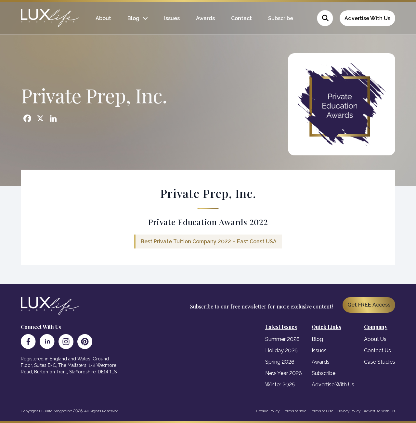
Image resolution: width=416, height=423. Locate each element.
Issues (172, 18)
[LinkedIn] (47, 341)
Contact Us (377, 350)
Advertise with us (379, 411)
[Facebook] (28, 341)
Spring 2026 (279, 362)
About (103, 18)
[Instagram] (65, 341)
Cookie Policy (268, 411)
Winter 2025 (280, 384)
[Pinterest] (84, 341)
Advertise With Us (367, 18)
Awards (205, 18)
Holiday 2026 (281, 350)
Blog (133, 18)
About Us (375, 339)
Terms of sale (294, 411)
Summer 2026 (282, 339)
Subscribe (280, 18)
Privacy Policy (348, 411)
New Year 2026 (283, 373)
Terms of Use (321, 411)
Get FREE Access (368, 305)
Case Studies (379, 362)
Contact (241, 18)
